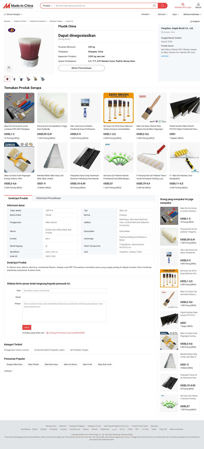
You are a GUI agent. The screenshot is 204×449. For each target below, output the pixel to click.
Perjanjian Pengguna (77, 426)
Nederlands (105, 429)
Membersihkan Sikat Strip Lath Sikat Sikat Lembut (188, 355)
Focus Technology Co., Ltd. (94, 434)
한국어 (122, 429)
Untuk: (18, 297)
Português (53, 429)
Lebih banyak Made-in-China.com (116, 426)
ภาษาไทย (144, 429)
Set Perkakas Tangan (79, 350)
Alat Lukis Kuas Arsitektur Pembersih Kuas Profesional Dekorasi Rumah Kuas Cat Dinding (188, 251)
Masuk (198, 7)
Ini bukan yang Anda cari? (33, 332)
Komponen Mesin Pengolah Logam (49, 350)
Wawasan (154, 426)
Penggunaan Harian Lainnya (16, 350)
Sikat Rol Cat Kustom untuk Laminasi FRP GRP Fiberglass (188, 209)
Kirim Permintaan (82, 68)
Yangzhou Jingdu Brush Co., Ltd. (177, 28)
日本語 (130, 429)
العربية (114, 429)
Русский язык (75, 429)
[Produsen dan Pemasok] (18, 6)
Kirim (27, 327)
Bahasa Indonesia (176, 429)
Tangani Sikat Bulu (14, 364)
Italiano (86, 429)
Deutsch (95, 429)
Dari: (18, 290)
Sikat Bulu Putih (105, 364)
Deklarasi (62, 426)
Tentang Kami (51, 426)
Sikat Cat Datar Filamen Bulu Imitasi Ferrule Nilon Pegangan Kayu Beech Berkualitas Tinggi (188, 293)
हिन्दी (136, 429)
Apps (174, 14)
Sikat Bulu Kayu (51, 364)
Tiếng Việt (163, 429)
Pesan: (17, 303)
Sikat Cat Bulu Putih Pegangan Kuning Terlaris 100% (188, 334)
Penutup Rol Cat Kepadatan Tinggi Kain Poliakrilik (189, 230)
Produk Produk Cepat (140, 426)
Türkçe (153, 429)
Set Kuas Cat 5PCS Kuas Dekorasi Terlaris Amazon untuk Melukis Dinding (188, 272)
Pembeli (145, 14)
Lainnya (164, 56)
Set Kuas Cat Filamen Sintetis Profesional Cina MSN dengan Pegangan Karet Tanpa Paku (189, 397)
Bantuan (162, 14)
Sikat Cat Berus (70, 364)
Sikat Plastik (33, 364)
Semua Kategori (13, 14)
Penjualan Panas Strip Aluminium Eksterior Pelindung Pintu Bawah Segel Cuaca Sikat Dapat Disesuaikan (188, 376)
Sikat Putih (87, 364)
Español (44, 429)
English (35, 429)
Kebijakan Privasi (94, 426)
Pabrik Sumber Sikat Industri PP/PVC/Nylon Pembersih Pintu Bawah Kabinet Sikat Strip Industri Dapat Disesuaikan (189, 314)
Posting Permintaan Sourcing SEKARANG (65, 332)
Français (63, 429)
